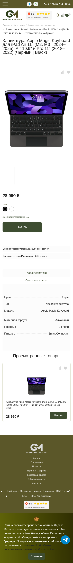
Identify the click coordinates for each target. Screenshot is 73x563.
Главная (7, 25)
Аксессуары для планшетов (41, 25)
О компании (37, 462)
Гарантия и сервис (36, 470)
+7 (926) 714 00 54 (59, 4)
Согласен (37, 556)
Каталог (36, 458)
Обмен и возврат (36, 479)
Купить (22, 227)
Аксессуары (19, 25)
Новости (36, 466)
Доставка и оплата (36, 475)
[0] (67, 15)
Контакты (36, 483)
